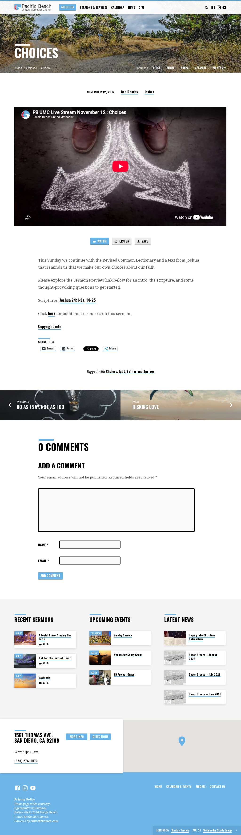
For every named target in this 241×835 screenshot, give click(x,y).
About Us (67, 7)
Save (144, 241)
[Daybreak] (25, 681)
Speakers (201, 68)
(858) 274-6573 (26, 760)
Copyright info (49, 326)
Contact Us (217, 786)
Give (141, 7)
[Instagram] (219, 7)
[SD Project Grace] (100, 677)
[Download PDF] (47, 644)
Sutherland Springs (141, 371)
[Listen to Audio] (44, 645)
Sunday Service (123, 635)
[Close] (236, 830)
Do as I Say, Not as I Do (40, 406)
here (51, 313)
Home (18, 67)
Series (171, 68)
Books (185, 68)
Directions (100, 736)
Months (218, 68)
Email (43, 560)
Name (43, 544)
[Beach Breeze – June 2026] (175, 697)
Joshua (149, 91)
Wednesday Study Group (128, 655)
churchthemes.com (44, 821)
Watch (102, 241)
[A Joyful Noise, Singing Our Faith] (25, 638)
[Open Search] (207, 8)
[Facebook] (213, 7)
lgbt (122, 371)
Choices (45, 67)
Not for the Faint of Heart (55, 658)
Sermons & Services (94, 7)
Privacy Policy (24, 799)
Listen (124, 241)
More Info (77, 736)
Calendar (118, 7)
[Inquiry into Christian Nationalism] (175, 638)
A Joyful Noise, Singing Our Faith (55, 637)
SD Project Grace (124, 674)
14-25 (91, 300)
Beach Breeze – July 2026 (205, 674)
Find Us (201, 786)
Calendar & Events (179, 786)
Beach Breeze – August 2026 (203, 656)
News (131, 7)
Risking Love (146, 406)
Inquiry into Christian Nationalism (202, 637)
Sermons (31, 67)
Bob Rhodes (129, 91)
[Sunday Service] (100, 638)
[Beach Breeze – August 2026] (175, 658)
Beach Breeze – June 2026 (205, 694)
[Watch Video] (40, 644)
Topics (156, 68)
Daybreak (44, 678)
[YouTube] (224, 7)
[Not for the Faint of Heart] (25, 661)
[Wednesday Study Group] (100, 658)
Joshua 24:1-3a (72, 300)
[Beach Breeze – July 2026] (175, 677)
